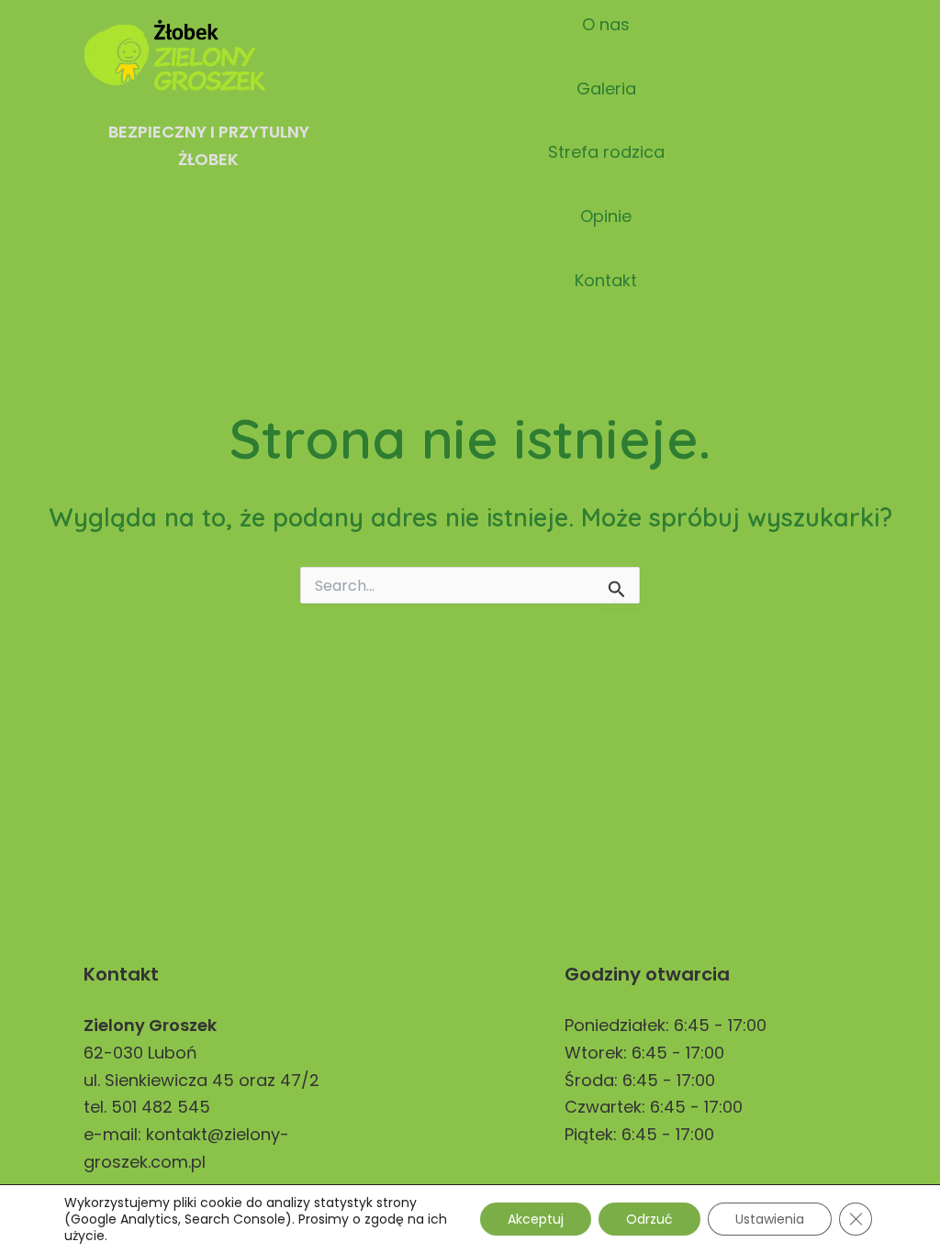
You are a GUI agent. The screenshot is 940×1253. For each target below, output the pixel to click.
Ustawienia (769, 1219)
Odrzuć (649, 1219)
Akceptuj (536, 1219)
